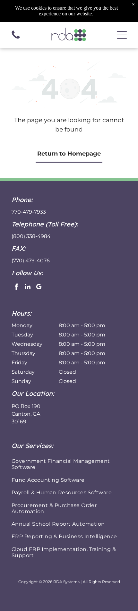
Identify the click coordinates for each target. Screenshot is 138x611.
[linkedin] (27, 287)
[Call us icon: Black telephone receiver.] (16, 38)
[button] (122, 35)
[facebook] (16, 287)
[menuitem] (69, 464)
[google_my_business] (39, 287)
